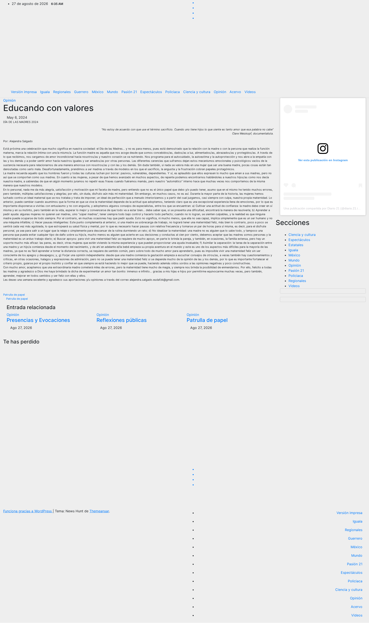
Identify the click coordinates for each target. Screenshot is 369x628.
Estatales (295, 245)
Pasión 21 (129, 92)
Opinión (220, 92)
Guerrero (81, 92)
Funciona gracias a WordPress (28, 511)
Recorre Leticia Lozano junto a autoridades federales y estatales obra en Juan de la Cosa (202, 385)
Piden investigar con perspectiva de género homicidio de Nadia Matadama (110, 382)
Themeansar (99, 511)
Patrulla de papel (14, 294)
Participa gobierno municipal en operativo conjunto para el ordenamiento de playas (297, 382)
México (98, 92)
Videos (250, 92)
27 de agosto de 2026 (11, 441)
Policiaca (172, 92)
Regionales (62, 92)
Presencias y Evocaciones (38, 320)
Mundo (112, 92)
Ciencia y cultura (196, 92)
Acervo (235, 92)
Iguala (45, 92)
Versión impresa (24, 92)
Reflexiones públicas (122, 320)
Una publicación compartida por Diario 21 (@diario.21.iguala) (325, 208)
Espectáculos (151, 92)
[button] (359, 92)
